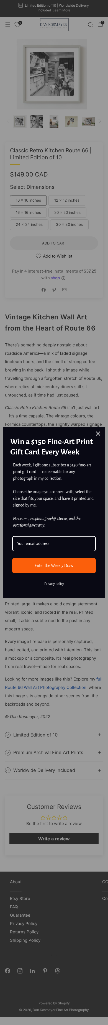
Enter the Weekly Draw (54, 565)
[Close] (98, 433)
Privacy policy (54, 584)
